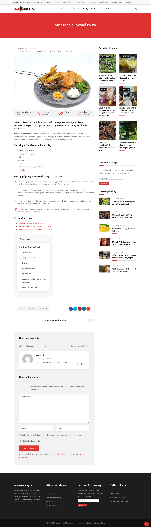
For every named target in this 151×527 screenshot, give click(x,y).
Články (85, 9)
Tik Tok (108, 9)
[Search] (136, 8)
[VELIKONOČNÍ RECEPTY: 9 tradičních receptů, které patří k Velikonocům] (107, 96)
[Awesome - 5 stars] (28, 387)
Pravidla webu (51, 494)
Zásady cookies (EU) (53, 505)
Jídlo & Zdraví (120, 266)
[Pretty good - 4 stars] (26, 387)
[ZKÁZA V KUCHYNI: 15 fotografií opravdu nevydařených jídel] (128, 96)
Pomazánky (127, 2)
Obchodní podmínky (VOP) (119, 501)
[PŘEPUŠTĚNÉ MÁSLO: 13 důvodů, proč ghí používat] (128, 63)
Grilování (16, 2)
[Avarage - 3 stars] (24, 387)
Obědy (18, 51)
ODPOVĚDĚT (80, 364)
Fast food (22, 309)
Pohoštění (32, 309)
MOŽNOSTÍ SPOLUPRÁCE (119, 498)
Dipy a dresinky (25, 2)
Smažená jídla (43, 309)
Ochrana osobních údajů (54, 498)
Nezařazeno (119, 239)
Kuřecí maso (35, 2)
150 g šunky (26, 252)
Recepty (77, 9)
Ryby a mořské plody (67, 2)
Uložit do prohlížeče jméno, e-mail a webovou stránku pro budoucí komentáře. (52, 435)
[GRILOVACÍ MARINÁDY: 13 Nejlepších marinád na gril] (107, 130)
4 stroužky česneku (29, 268)
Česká (45, 51)
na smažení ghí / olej (29, 287)
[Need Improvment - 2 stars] (22, 387)
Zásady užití (50, 501)
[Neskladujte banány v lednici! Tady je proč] (104, 228)
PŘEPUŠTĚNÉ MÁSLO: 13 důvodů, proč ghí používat (127, 78)
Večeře (30, 51)
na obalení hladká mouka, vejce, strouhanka (34, 280)
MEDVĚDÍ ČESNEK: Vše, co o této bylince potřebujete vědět (107, 78)
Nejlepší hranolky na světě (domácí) (32, 223)
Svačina (24, 51)
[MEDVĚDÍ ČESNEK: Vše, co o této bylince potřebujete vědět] (107, 63)
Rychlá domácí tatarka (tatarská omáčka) (35, 226)
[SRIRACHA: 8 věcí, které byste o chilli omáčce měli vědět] (104, 242)
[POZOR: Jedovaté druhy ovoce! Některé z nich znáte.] (104, 268)
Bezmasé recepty (80, 2)
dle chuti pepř (27, 273)
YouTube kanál (96, 9)
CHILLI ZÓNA (114, 494)
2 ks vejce (25, 263)
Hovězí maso (55, 2)
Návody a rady (120, 198)
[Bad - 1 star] (20, 387)
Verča (34, 48)
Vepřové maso (45, 2)
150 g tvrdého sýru (29, 257)
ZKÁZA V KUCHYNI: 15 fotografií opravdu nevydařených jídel (127, 110)
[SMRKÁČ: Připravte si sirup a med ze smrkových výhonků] (128, 130)
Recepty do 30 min (116, 2)
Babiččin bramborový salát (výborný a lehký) (35, 229)
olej (23, 170)
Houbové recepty (103, 2)
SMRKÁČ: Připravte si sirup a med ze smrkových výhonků (127, 145)
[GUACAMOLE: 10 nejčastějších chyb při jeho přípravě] (104, 201)
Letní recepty (92, 2)
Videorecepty (65, 9)
